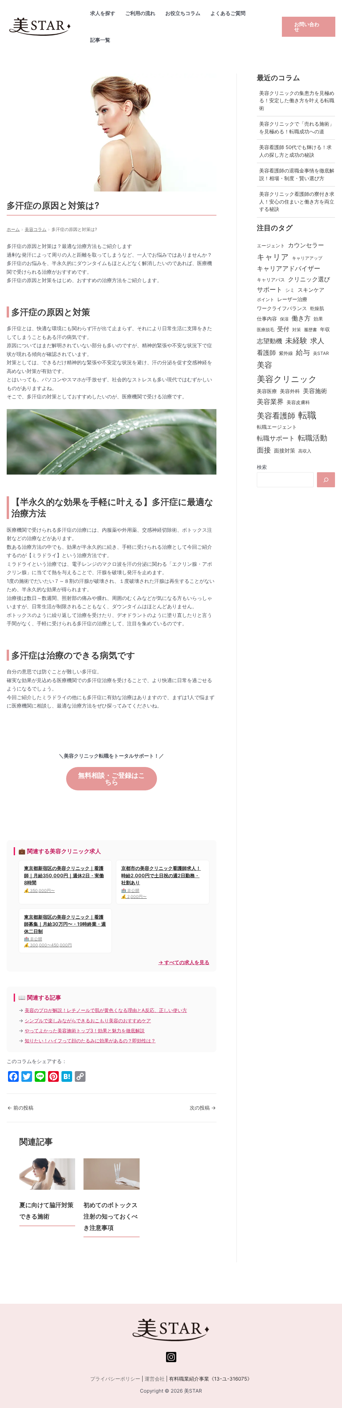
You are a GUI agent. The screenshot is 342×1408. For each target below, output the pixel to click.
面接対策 (284, 450)
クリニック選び (309, 279)
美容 (264, 365)
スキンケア (311, 289)
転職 (307, 415)
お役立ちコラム (182, 13)
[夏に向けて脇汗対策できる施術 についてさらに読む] (47, 1174)
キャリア (273, 257)
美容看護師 (276, 415)
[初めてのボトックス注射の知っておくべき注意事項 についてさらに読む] (111, 1174)
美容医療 (267, 391)
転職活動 (312, 437)
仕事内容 (267, 318)
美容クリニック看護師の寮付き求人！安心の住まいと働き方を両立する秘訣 (296, 201)
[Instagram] (171, 1357)
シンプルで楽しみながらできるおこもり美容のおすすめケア (88, 1020)
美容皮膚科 (298, 402)
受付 (283, 329)
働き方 (301, 318)
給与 (303, 352)
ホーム (13, 229)
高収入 (304, 451)
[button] (308, 27)
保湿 (284, 319)
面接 (264, 450)
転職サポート (276, 438)
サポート (269, 289)
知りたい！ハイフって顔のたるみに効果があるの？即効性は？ (90, 1040)
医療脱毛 (265, 329)
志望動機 (269, 341)
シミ (290, 290)
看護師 (266, 353)
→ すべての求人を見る (183, 962)
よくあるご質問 (227, 13)
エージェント (271, 245)
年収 (325, 330)
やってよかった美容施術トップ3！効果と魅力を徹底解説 (85, 1030)
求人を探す (102, 13)
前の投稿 (20, 1107)
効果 (318, 319)
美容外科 (290, 391)
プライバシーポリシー (115, 1379)
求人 (317, 341)
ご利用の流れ (140, 13)
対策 (296, 329)
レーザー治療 (292, 299)
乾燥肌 (317, 308)
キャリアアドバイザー (288, 268)
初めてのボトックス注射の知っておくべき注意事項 (110, 1216)
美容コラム (35, 229)
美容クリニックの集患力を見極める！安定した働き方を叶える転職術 (296, 100)
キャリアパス (271, 279)
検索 (262, 467)
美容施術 (315, 390)
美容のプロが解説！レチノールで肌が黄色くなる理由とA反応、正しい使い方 (106, 1010)
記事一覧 (100, 40)
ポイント (265, 299)
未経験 (296, 340)
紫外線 (286, 353)
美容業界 (270, 401)
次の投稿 (203, 1107)
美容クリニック (287, 379)
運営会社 (155, 1379)
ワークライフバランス (282, 308)
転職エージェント (277, 427)
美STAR (321, 353)
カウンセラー (306, 245)
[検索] (326, 479)
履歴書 (310, 329)
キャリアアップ (307, 258)
